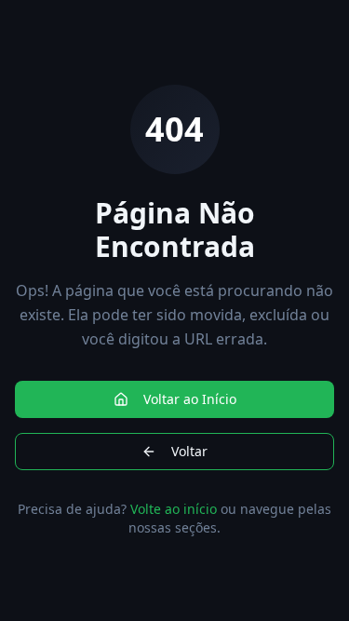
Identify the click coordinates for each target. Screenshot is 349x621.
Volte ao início (173, 509)
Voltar (189, 451)
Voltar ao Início (189, 399)
